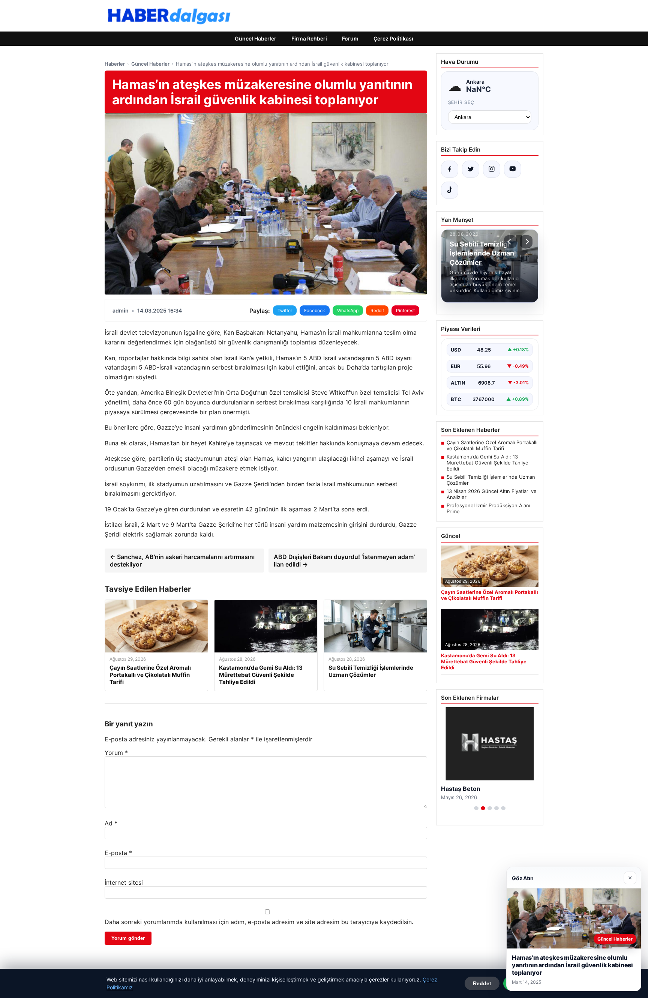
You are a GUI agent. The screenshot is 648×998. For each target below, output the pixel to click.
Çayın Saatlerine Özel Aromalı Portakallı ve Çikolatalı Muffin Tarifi (492, 445)
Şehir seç (461, 102)
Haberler (115, 64)
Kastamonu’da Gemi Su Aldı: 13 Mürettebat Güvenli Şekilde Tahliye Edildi (487, 463)
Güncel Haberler (255, 38)
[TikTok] (449, 190)
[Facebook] (449, 169)
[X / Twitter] (470, 169)
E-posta (118, 853)
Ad (111, 823)
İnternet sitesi (124, 882)
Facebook (314, 310)
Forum (350, 38)
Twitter (285, 310)
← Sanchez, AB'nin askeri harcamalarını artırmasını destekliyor (182, 560)
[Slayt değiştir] (476, 808)
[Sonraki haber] (526, 241)
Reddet (482, 983)
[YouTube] (512, 169)
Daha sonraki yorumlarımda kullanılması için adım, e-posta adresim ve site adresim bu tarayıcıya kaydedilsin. (259, 922)
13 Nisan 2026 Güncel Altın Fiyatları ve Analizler (492, 494)
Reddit (377, 310)
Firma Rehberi (309, 38)
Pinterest (405, 310)
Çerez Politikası (393, 38)
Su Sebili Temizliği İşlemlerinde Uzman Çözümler (491, 480)
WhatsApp (347, 310)
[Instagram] (491, 169)
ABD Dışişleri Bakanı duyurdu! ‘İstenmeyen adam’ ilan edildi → (344, 560)
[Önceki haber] (510, 241)
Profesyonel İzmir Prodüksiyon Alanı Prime (488, 508)
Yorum (116, 752)
